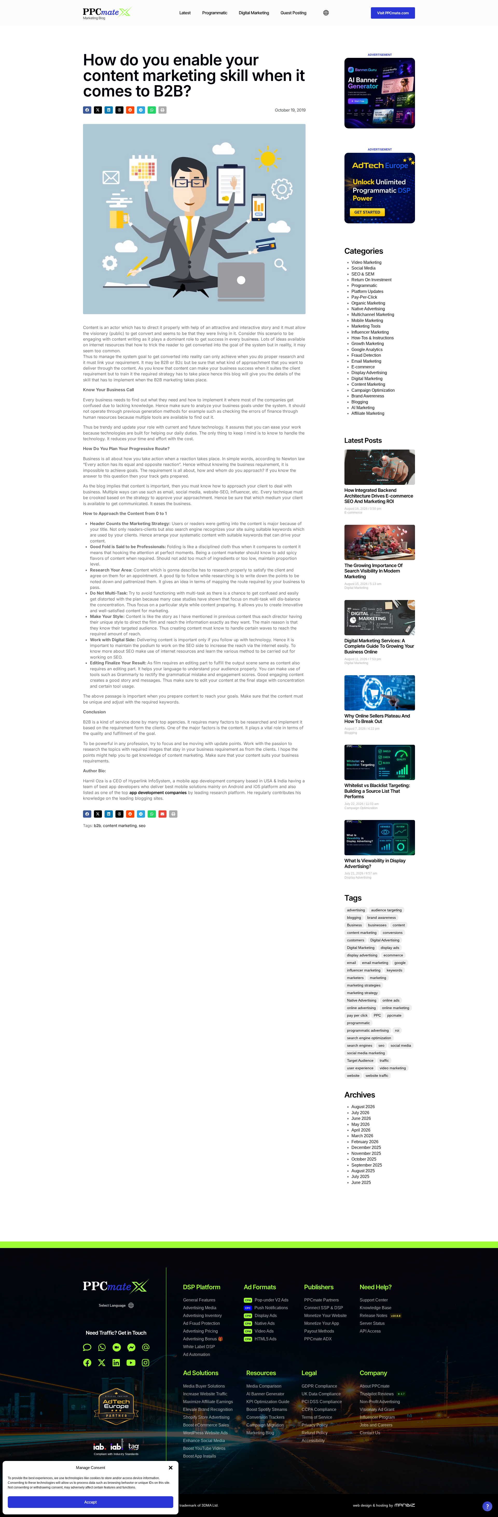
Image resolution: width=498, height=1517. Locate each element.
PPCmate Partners (321, 1300)
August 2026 (363, 1107)
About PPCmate (375, 1386)
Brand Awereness (367, 396)
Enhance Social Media (204, 1440)
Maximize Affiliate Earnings (208, 1401)
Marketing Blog (260, 1433)
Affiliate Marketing (367, 413)
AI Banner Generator (265, 1394)
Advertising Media (199, 1308)
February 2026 (364, 1142)
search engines (359, 1045)
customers (355, 940)
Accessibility (313, 1440)
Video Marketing (366, 262)
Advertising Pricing (200, 1331)
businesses (377, 925)
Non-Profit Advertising (380, 1401)
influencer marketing (364, 970)
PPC (377, 1015)
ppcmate (394, 1015)
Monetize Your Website (325, 1315)
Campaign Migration (265, 1425)
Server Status (372, 1323)
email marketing (375, 963)
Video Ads (259, 1331)
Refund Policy (315, 1433)
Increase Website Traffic (205, 1394)
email (351, 963)
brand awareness (381, 917)
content (399, 925)
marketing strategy (362, 993)
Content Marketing (368, 384)
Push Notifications (266, 1308)
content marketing (120, 825)
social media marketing (366, 1053)
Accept (90, 1502)
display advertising (362, 955)
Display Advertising (369, 372)
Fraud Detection (366, 355)
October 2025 (363, 1159)
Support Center (374, 1300)
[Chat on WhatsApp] (102, 1347)
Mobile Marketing (367, 320)
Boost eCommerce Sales (206, 1425)
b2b (97, 825)
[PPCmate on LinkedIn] (116, 1363)
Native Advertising (368, 309)
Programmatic (214, 12)
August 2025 (363, 1171)
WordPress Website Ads (205, 1433)
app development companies (158, 792)
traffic (384, 1060)
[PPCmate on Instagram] (145, 1363)
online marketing (395, 1008)
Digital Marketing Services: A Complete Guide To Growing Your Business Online (379, 646)
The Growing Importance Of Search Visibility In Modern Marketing (373, 571)
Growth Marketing (367, 343)
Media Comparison (263, 1386)
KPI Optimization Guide (267, 1401)
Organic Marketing (368, 303)
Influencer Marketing (370, 332)
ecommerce (393, 955)
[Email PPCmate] (145, 1347)
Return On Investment (371, 280)
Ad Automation (196, 1354)
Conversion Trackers (265, 1417)
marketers (355, 978)
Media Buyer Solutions (204, 1386)
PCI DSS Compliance (322, 1401)
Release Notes (380, 1315)
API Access (370, 1331)
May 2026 (360, 1124)
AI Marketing (363, 407)
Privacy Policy (315, 1425)
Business (354, 925)
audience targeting (386, 910)
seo (142, 825)
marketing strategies (364, 985)
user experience (360, 1068)
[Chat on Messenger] (131, 1347)
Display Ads (261, 1315)
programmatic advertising (368, 1030)
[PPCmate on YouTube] (131, 1363)
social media (401, 1045)
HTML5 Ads (260, 1339)
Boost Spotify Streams (266, 1409)
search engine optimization (369, 1038)
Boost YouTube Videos (204, 1448)
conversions (393, 932)
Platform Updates (367, 291)
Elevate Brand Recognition (208, 1409)
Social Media (363, 268)
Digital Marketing (254, 12)
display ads (390, 948)
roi (397, 1030)
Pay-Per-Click (364, 297)
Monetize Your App (321, 1323)
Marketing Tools (366, 326)
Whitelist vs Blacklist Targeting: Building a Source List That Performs (377, 791)
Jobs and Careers (376, 1425)
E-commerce (363, 367)
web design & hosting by (373, 1505)
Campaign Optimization (373, 390)
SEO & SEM (362, 274)
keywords (394, 970)
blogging (354, 917)
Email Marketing (366, 361)
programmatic (358, 1023)
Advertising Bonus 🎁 (203, 1339)
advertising (356, 910)
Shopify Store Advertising (206, 1417)
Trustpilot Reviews (382, 1394)
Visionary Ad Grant (377, 1409)
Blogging (359, 402)
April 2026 (360, 1130)
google (400, 963)
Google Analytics (367, 349)
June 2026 (361, 1118)
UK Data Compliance (321, 1394)
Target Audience (360, 1060)
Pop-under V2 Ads (266, 1300)
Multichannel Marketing (372, 314)
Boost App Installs (199, 1456)
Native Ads (260, 1323)
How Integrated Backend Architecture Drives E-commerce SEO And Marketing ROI (378, 495)
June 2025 (361, 1182)
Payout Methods (319, 1331)
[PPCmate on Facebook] (87, 1363)
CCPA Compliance (319, 1409)
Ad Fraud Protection (201, 1323)
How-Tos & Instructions (372, 338)
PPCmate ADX (318, 1339)
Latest (185, 12)
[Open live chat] (87, 1347)
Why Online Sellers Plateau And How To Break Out (377, 718)
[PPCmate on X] (102, 1363)
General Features (199, 1300)
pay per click (357, 1015)
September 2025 (366, 1165)
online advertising (361, 1008)
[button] (170, 1467)
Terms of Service (317, 1417)
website (353, 1075)
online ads (391, 1000)
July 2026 (360, 1113)
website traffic (377, 1075)
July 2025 (360, 1176)
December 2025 (366, 1147)
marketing (378, 978)
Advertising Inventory (202, 1315)
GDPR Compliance (319, 1386)
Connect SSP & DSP (323, 1308)
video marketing (393, 1068)
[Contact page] (117, 1347)
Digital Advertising (384, 940)
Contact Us (370, 1433)
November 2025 (366, 1153)
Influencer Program (377, 1417)
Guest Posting (293, 12)
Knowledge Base (375, 1308)
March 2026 (362, 1136)
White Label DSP (199, 1346)
